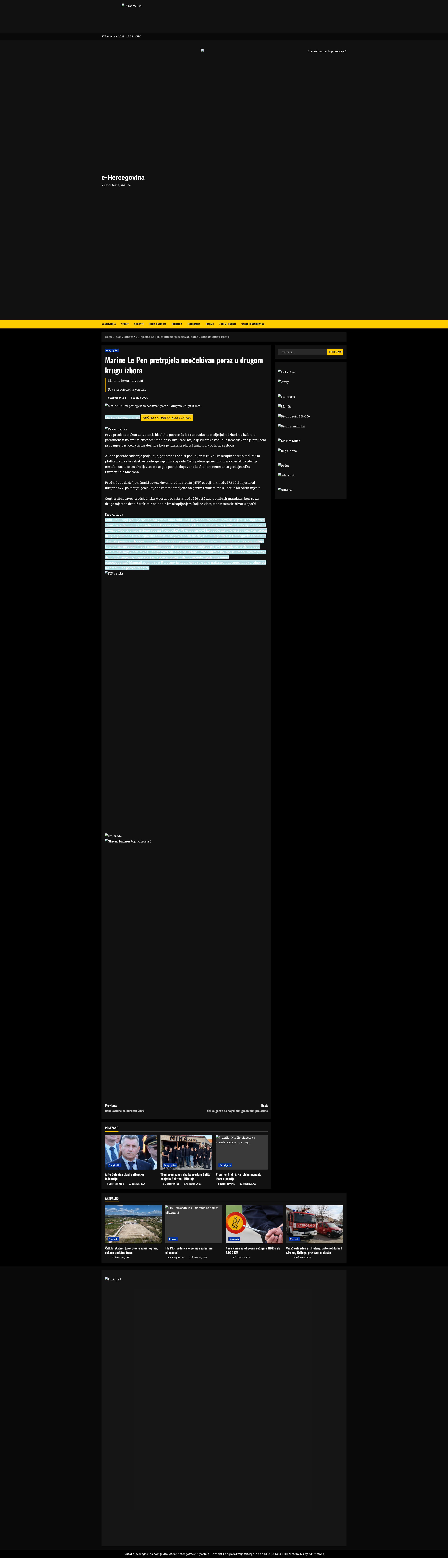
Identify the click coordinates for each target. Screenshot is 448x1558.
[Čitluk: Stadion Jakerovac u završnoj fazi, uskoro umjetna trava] (133, 1224)
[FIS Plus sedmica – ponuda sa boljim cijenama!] (193, 1224)
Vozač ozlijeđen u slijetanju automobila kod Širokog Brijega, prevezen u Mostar (314, 1250)
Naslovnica (109, 324)
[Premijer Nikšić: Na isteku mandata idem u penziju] (242, 1152)
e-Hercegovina (123, 177)
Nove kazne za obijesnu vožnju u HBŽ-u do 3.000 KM (253, 1250)
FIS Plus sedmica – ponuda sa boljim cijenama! (189, 1250)
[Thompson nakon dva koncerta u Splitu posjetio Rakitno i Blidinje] (186, 1152)
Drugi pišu (112, 350)
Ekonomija (193, 324)
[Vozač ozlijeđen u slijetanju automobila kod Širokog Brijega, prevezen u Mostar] (314, 1224)
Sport (125, 324)
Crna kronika (157, 324)
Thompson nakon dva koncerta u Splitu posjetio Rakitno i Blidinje (185, 1176)
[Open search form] (345, 324)
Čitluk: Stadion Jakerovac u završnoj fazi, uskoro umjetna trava (131, 1250)
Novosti (139, 324)
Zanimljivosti (227, 324)
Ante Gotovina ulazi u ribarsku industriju (124, 1176)
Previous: (125, 1108)
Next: (237, 1108)
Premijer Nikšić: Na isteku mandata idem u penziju (238, 1176)
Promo (210, 324)
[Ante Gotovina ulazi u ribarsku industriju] (131, 1152)
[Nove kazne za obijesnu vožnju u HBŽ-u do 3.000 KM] (254, 1224)
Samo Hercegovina (253, 324)
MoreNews (296, 1554)
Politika (177, 324)
